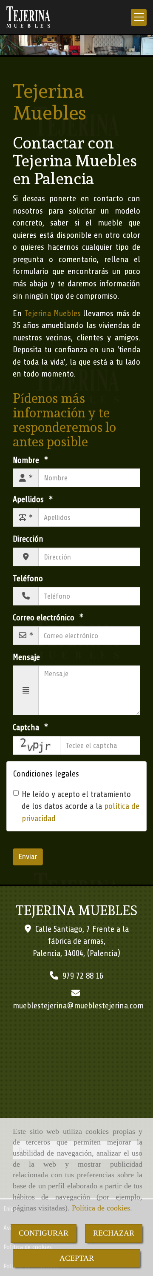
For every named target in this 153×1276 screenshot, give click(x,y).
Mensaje (26, 657)
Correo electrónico (44, 617)
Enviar (27, 856)
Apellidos (29, 499)
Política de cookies (101, 1208)
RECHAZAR (113, 1233)
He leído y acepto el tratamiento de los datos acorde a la (80, 806)
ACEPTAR (77, 1258)
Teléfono (28, 578)
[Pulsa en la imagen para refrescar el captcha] (36, 745)
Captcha (27, 727)
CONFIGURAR (43, 1233)
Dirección (28, 539)
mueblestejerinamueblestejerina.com (78, 1006)
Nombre (27, 460)
